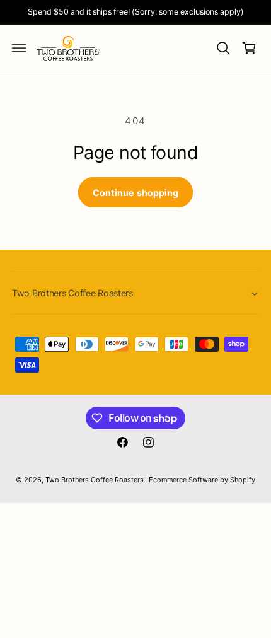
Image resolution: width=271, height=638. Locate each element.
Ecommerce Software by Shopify (202, 479)
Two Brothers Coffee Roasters (94, 479)
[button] (19, 48)
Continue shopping (135, 192)
